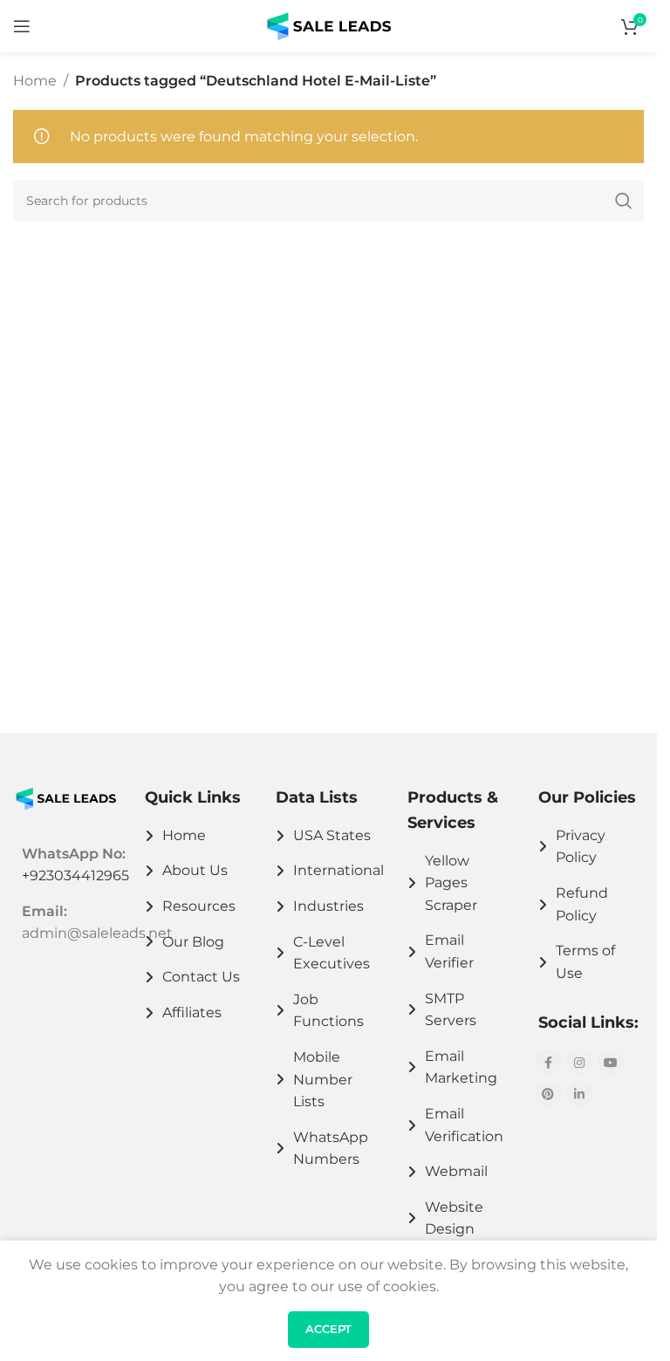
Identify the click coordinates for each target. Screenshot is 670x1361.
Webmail (456, 1171)
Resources (199, 906)
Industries (328, 906)
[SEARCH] (624, 201)
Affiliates (192, 1012)
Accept (328, 1329)
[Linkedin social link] (579, 1094)
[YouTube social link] (611, 1063)
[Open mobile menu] (21, 26)
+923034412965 (75, 875)
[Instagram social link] (579, 1063)
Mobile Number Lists (322, 1079)
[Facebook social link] (548, 1063)
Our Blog (193, 942)
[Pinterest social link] (548, 1094)
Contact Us (201, 976)
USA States (332, 835)
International (338, 870)
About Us (195, 870)
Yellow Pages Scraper (451, 882)
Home (35, 80)
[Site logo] (328, 25)
